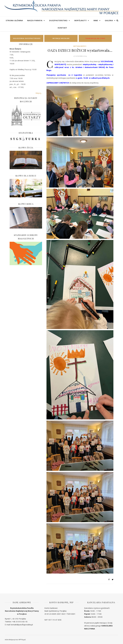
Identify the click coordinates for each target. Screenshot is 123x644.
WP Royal (22, 639)
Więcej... (39, 93)
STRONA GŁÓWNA (14, 20)
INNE (95, 20)
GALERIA (109, 20)
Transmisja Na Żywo (95, 38)
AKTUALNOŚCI (79, 46)
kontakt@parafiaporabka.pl (22, 624)
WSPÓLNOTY (80, 20)
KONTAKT (62, 28)
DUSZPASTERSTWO (58, 20)
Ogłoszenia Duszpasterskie (26, 38)
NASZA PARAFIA (34, 20)
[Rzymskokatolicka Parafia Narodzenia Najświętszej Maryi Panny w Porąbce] (61, 8)
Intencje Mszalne (61, 38)
